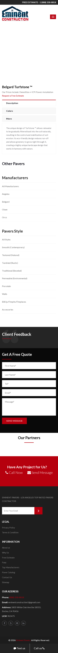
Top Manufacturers (10, 567)
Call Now (15, 472)
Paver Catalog (8, 572)
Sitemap (5, 582)
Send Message (14, 421)
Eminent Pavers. (23, 640)
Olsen (4, 209)
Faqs (4, 562)
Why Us (5, 552)
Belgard (5, 201)
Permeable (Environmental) (14, 278)
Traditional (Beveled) (12, 270)
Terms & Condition (10, 532)
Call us (38, 648)
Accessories (7, 309)
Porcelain (6, 286)
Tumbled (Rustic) (10, 263)
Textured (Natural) (10, 255)
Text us (20, 648)
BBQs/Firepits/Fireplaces (14, 301)
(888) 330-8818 (16, 597)
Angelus (5, 194)
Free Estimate (8, 557)
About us (6, 547)
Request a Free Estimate (13, 95)
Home (17, 53)
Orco (4, 217)
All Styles (6, 239)
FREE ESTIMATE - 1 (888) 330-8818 (39, 2)
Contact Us (7, 577)
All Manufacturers (10, 186)
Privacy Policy (8, 527)
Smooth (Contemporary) (13, 247)
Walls (4, 294)
